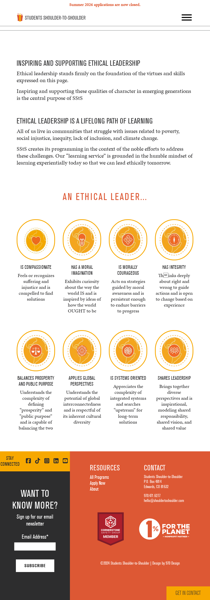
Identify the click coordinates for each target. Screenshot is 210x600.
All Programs (99, 477)
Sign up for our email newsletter (35, 520)
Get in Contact (188, 593)
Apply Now (97, 483)
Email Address (35, 537)
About (94, 489)
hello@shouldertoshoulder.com (164, 500)
